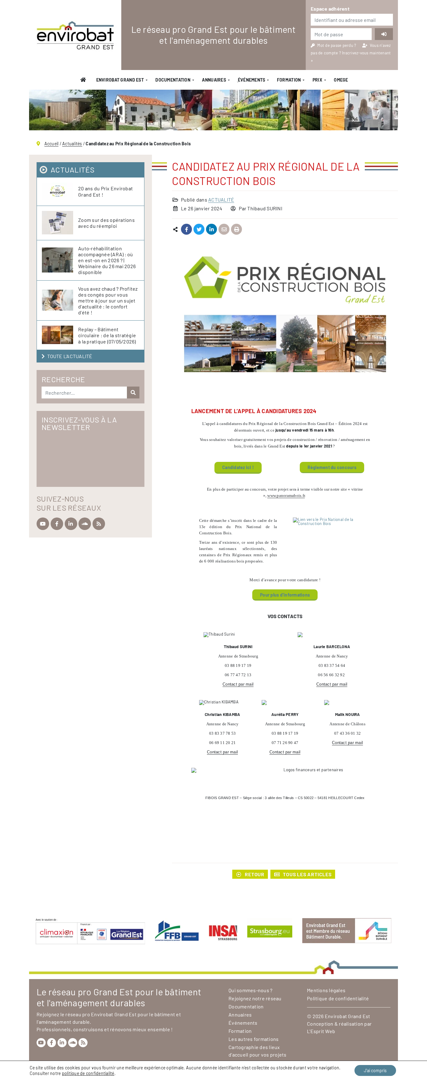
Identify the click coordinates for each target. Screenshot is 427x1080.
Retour (254, 874)
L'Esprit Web (321, 1031)
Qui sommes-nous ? (250, 990)
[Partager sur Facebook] (186, 229)
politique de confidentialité (88, 1073)
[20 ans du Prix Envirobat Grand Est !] (60, 191)
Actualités (72, 143)
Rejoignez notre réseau (255, 998)
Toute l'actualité (69, 356)
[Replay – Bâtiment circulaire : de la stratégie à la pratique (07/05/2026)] (60, 335)
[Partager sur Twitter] (199, 229)
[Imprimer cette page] (236, 229)
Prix (317, 79)
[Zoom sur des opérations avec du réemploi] (60, 223)
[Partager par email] (224, 229)
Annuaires (214, 79)
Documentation (172, 79)
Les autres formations (254, 1039)
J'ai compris (375, 1070)
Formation (289, 79)
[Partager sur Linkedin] (211, 229)
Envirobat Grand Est (120, 79)
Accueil (51, 143)
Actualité (221, 199)
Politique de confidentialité (338, 998)
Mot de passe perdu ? (337, 45)
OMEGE (341, 79)
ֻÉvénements (251, 79)
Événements (243, 1023)
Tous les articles (307, 874)
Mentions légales (326, 990)
